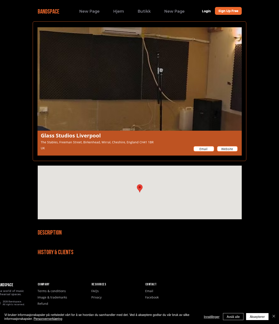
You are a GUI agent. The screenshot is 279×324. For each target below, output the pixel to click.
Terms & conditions (51, 291)
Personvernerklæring (48, 318)
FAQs (95, 291)
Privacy (96, 297)
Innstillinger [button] (211, 316)
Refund (42, 304)
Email (149, 291)
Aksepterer (257, 316)
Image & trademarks (52, 297)
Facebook (152, 297)
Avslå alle (233, 316)
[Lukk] (273, 317)
